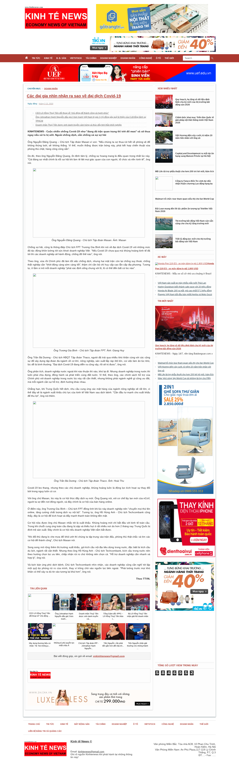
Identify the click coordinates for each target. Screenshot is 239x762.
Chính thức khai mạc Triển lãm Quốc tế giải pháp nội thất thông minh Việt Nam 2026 (194, 120)
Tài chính (91, 58)
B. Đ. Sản (61, 58)
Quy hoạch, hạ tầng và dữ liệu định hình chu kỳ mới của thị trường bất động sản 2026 (192, 102)
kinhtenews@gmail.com (91, 751)
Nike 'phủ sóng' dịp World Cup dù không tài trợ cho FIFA (184, 378)
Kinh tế (48, 58)
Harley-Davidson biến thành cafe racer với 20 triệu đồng (184, 287)
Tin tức (36, 58)
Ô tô (158, 58)
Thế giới (169, 58)
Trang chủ (34, 724)
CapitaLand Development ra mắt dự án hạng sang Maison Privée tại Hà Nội (194, 154)
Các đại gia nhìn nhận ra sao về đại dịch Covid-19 (74, 96)
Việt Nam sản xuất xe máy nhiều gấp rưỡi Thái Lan (182, 283)
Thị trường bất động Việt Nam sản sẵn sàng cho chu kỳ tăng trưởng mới (194, 222)
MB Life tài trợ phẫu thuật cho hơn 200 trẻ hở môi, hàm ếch (184, 171)
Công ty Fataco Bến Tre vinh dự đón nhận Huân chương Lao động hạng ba (194, 182)
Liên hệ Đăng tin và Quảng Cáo (45, 731)
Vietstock (76, 58)
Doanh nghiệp (108, 58)
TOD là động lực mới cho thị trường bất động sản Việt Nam (193, 240)
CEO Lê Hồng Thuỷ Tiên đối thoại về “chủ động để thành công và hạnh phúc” (72, 113)
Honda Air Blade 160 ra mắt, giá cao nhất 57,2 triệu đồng (185, 290)
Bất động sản (81, 724)
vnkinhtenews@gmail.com (109, 656)
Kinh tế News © (81, 741)
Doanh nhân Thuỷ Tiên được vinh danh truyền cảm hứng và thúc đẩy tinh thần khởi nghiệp (79, 125)
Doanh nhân (128, 58)
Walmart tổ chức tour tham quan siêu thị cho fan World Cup (184, 199)
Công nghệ (145, 58)
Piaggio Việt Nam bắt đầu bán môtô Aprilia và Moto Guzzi (185, 294)
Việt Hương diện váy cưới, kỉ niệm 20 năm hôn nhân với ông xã (193, 136)
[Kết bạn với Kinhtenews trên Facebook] (40, 678)
